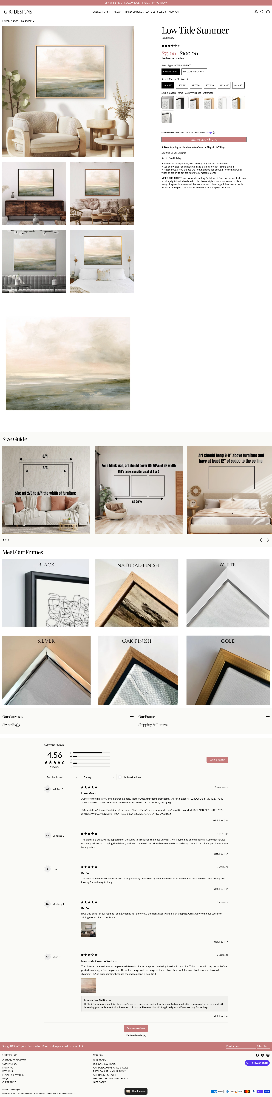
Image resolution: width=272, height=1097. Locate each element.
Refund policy (26, 1093)
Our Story (99, 1060)
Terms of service (53, 1093)
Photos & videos (132, 776)
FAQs (5, 1078)
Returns (7, 1071)
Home (6, 20)
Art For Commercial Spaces (110, 1067)
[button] (262, 12)
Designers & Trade (104, 1063)
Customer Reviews (14, 1060)
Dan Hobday (168, 37)
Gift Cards (99, 1082)
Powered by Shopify (10, 1093)
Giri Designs (15, 1089)
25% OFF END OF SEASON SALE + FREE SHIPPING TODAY (136, 2)
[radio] (171, 71)
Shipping (7, 1067)
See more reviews (136, 1028)
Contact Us (9, 1063)
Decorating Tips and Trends (110, 1078)
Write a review (217, 759)
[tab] (3, 540)
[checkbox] (136, 777)
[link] (170, 45)
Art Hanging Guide (105, 1074)
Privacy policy (39, 1093)
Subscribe (262, 1046)
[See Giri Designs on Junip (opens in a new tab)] (142, 1035)
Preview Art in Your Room (109, 1071)
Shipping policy (68, 1093)
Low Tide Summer (24, 20)
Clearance (9, 1082)
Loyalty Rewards (13, 1074)
